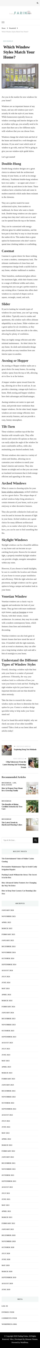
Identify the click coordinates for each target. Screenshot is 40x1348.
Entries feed (8, 1312)
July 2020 (6, 1253)
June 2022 (6, 1127)
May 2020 (6, 1265)
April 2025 (6, 922)
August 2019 (7, 1283)
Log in (5, 1306)
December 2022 (8, 1091)
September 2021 (9, 1181)
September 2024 (9, 964)
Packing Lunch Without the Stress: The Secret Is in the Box (19, 876)
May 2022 (6, 1133)
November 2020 (9, 1241)
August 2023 (7, 1043)
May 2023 (6, 1061)
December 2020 (8, 1235)
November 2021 (9, 1169)
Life (14, 783)
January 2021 (8, 1229)
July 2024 (6, 976)
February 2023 (8, 1079)
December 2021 (8, 1163)
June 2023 (6, 1055)
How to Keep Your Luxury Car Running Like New (19, 892)
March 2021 (7, 1217)
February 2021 (8, 1223)
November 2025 (9, 916)
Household (8, 41)
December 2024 (8, 946)
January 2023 (8, 1085)
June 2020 (6, 1259)
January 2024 (8, 1013)
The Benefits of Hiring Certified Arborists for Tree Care (12, 806)
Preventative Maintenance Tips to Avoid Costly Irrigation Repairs (19, 868)
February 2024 (8, 1007)
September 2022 (9, 1109)
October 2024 (8, 958)
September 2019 (9, 1277)
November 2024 (9, 952)
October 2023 (8, 1031)
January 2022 (8, 1157)
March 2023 (7, 1073)
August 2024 (7, 970)
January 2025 (8, 940)
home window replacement (12, 492)
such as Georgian (19, 612)
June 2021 (6, 1199)
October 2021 (8, 1175)
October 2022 (8, 1103)
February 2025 (8, 934)
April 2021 (6, 1211)
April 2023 (6, 1067)
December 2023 (8, 1019)
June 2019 (6, 1289)
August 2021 (7, 1187)
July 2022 (6, 1121)
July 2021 (6, 1193)
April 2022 (6, 1139)
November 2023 (9, 1025)
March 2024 (7, 1000)
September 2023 (9, 1037)
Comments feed (9, 1318)
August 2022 (7, 1115)
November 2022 (9, 1097)
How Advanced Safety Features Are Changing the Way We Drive (19, 884)
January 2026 (8, 910)
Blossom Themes (31, 1339)
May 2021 (6, 1205)
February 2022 (8, 1151)
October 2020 (8, 1247)
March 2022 (7, 1145)
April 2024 (6, 994)
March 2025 (7, 928)
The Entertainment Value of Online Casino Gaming (18, 860)
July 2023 (6, 1049)
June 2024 (6, 982)
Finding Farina (23, 1336)
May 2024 (6, 988)
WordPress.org (9, 1324)
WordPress (24, 1342)
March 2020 (7, 1271)
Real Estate (7, 785)
